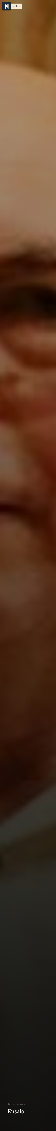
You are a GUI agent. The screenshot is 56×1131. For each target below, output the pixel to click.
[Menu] (6, 6)
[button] (15, 6)
